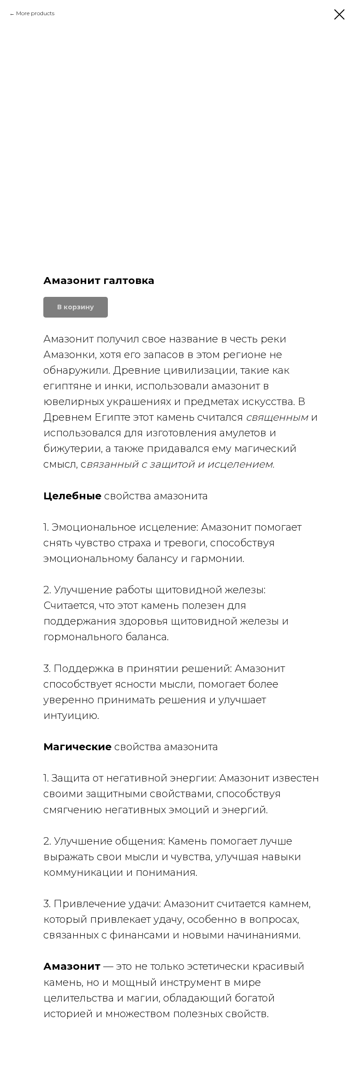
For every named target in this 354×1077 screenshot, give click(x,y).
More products (35, 13)
